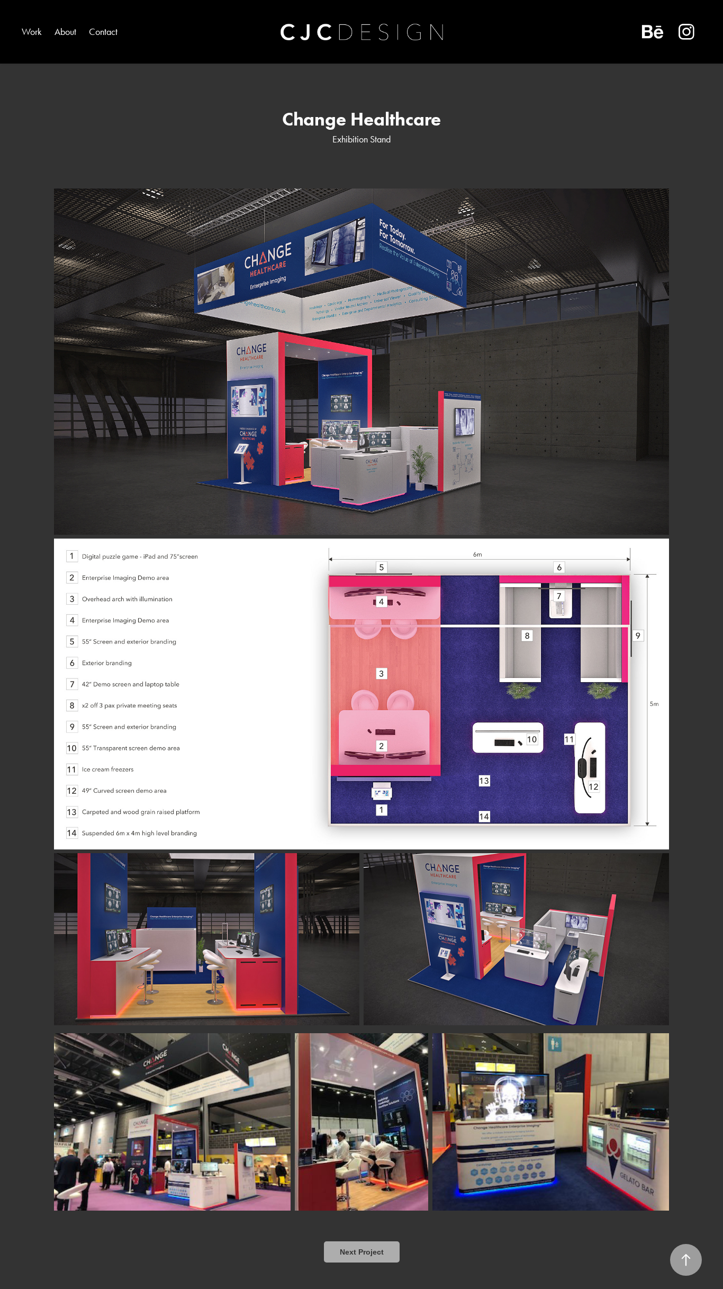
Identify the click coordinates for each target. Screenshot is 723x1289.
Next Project (362, 1252)
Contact (103, 32)
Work (32, 32)
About (65, 32)
